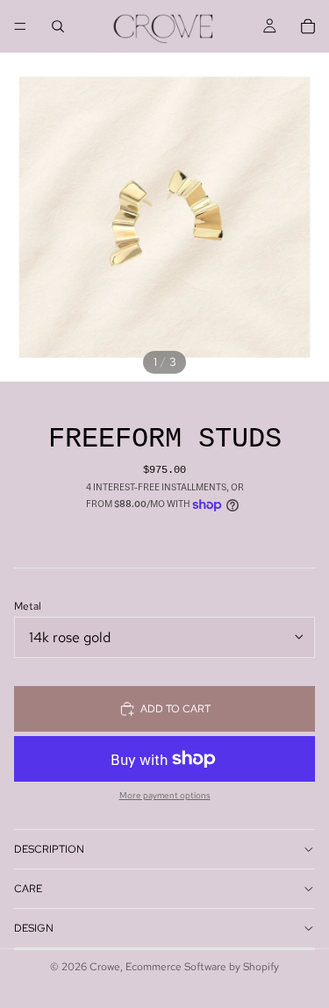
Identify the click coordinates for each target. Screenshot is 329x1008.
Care (28, 889)
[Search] (58, 26)
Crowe (104, 967)
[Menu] (20, 26)
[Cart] (308, 26)
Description (49, 849)
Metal (27, 606)
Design (34, 928)
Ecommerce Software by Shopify (202, 967)
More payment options (165, 795)
